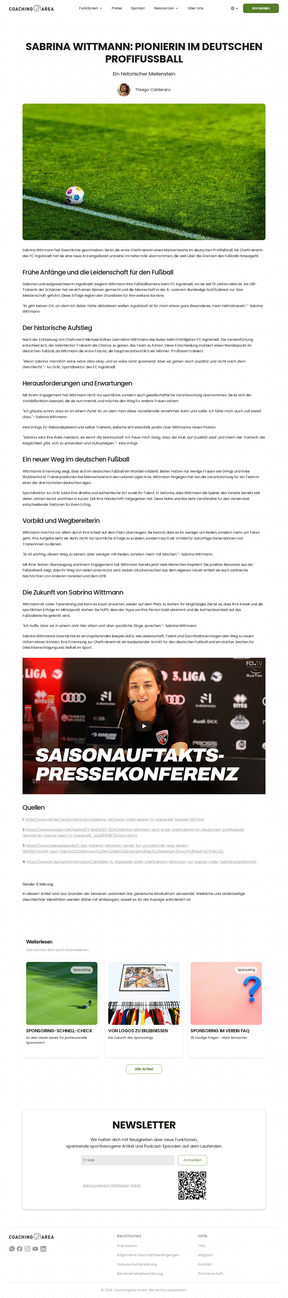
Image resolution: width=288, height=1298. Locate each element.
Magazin (205, 1255)
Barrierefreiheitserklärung (140, 1273)
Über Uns (195, 8)
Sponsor (138, 8)
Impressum (127, 1245)
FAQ (201, 1245)
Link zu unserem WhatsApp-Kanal (111, 1185)
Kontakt (205, 1264)
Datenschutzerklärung (137, 1264)
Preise (117, 8)
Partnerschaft (210, 1273)
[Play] (144, 726)
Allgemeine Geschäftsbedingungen (148, 1255)
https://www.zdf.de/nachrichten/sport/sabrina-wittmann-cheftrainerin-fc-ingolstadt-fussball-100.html (114, 819)
